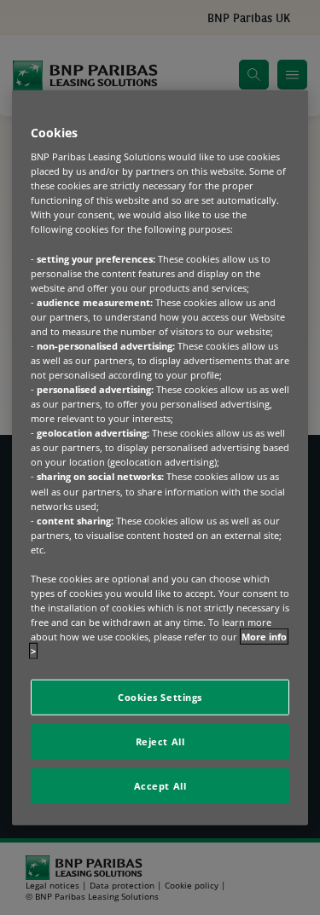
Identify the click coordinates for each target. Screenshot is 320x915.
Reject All (160, 741)
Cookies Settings (160, 697)
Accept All (160, 785)
